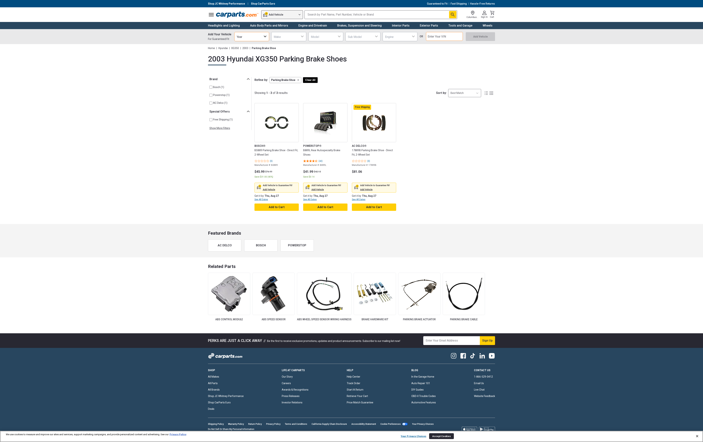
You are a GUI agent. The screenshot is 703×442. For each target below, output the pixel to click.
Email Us (479, 383)
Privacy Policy (273, 424)
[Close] (697, 436)
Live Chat (479, 389)
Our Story (287, 376)
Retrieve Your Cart (357, 396)
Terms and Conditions (296, 424)
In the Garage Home (422, 376)
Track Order (353, 383)
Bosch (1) (218, 87)
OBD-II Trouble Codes (423, 396)
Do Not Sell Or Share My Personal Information (231, 429)
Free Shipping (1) (223, 119)
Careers (286, 383)
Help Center (353, 376)
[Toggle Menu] (211, 14)
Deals (211, 408)
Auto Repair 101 (420, 383)
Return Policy (255, 424)
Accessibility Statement (363, 424)
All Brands (214, 389)
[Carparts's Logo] (237, 15)
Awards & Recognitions (295, 389)
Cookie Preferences (390, 424)
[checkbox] (210, 87)
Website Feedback (484, 396)
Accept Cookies (441, 436)
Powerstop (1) (221, 95)
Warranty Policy (236, 424)
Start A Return (355, 389)
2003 (245, 48)
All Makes (213, 376)
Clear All (310, 80)
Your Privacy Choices (423, 424)
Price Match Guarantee (360, 402)
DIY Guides (417, 389)
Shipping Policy (216, 424)
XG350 (235, 48)
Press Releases (291, 396)
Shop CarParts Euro (219, 402)
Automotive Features (423, 402)
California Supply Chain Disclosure (329, 424)
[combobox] (251, 36)
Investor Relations (292, 402)
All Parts (213, 383)
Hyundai (223, 48)
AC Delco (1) (220, 102)
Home (211, 48)
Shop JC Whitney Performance (226, 396)
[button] (285, 80)
